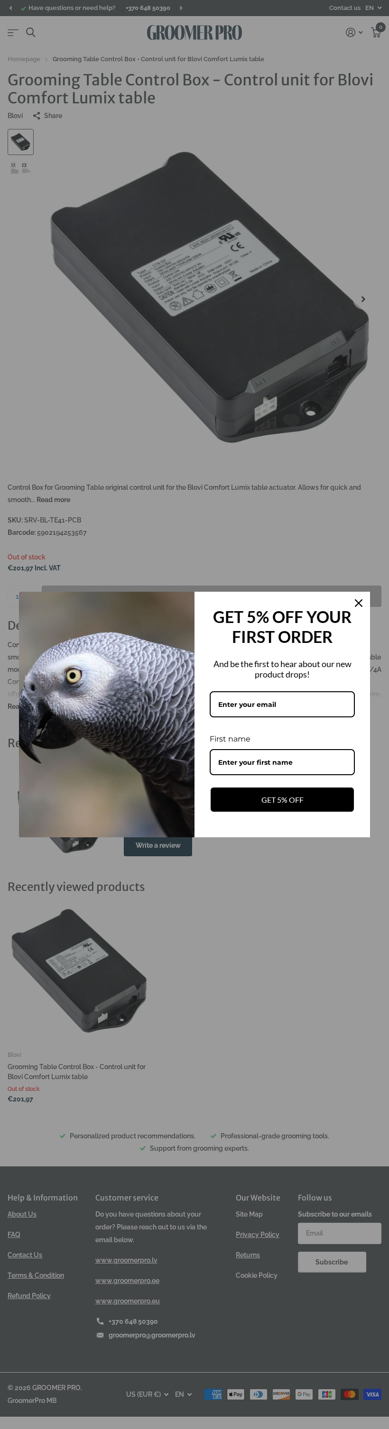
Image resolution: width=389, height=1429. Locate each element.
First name (230, 738)
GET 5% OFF (282, 799)
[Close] (358, 603)
